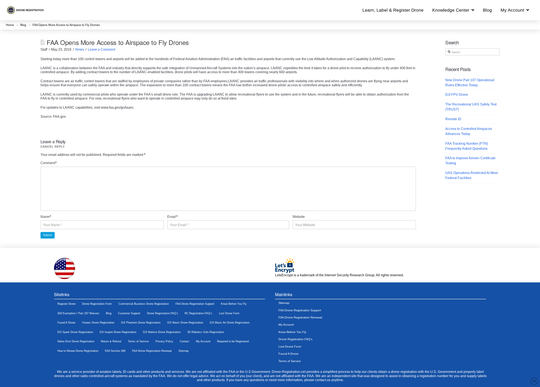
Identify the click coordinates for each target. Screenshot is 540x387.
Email (172, 216)
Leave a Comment (101, 49)
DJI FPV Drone (456, 94)
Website (299, 216)
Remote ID (453, 119)
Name (45, 216)
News (79, 49)
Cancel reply (52, 146)
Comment (48, 163)
